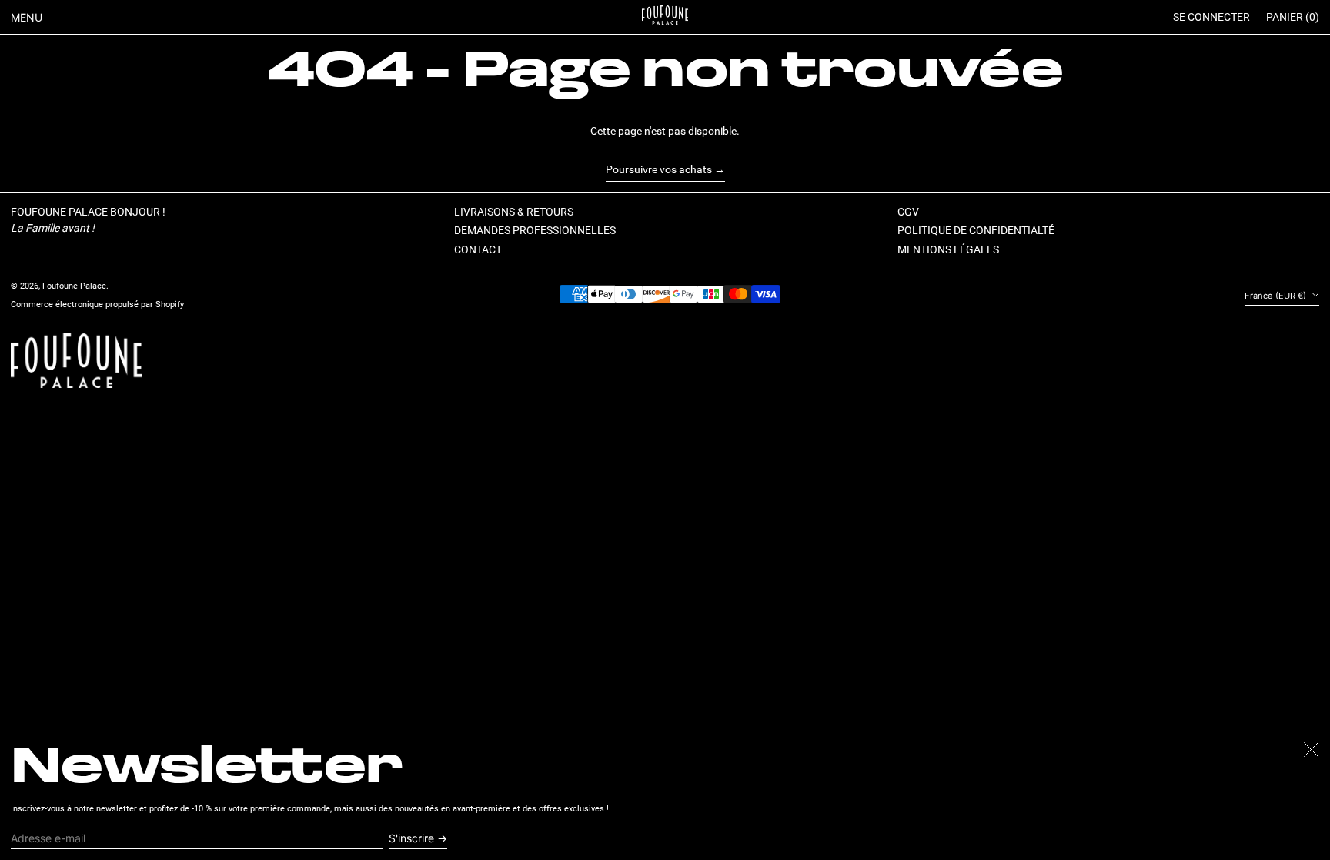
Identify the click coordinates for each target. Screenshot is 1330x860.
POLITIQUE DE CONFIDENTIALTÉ (975, 230)
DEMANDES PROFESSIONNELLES (535, 230)
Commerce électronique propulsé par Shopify (97, 304)
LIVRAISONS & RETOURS (513, 212)
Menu (26, 17)
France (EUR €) (1276, 295)
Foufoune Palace (74, 286)
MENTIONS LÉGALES (948, 249)
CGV (908, 212)
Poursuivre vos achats (659, 169)
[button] (1292, 17)
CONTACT (478, 249)
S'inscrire (411, 838)
